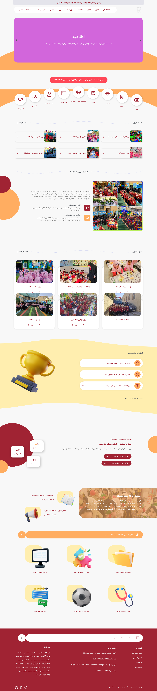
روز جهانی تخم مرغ (78, 320)
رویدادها (70, 10)
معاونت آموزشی (125, 572)
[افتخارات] (107, 94)
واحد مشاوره (42, 611)
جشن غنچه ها (34, 320)
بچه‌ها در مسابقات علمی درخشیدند (118, 386)
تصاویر (93, 102)
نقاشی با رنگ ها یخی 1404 (77, 153)
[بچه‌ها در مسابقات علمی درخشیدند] (137, 386)
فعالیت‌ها (64, 102)
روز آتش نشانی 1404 (35, 137)
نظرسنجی (35, 106)
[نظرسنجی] (35, 96)
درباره (60, 10)
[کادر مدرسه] (49, 94)
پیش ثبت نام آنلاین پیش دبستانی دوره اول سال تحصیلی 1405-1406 (78, 80)
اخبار (97, 10)
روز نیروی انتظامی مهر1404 (33, 153)
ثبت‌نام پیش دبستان (78, 101)
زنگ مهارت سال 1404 (122, 287)
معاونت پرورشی (83, 572)
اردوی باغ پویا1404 (79, 137)
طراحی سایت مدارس (136, 687)
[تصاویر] (93, 93)
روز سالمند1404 (34, 287)
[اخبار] (137, 100)
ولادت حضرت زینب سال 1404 (78, 287)
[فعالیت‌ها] (64, 93)
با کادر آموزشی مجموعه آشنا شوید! (42, 495)
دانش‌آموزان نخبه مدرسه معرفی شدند (117, 375)
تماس (52, 10)
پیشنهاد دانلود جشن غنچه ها (119, 137)
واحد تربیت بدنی (83, 611)
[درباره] (122, 97)
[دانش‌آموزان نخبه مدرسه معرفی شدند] (137, 374)
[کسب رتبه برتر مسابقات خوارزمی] (137, 363)
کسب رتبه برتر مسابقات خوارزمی (118, 363)
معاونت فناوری (42, 572)
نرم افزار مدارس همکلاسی (118, 687)
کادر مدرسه (49, 103)
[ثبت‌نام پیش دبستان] (78, 92)
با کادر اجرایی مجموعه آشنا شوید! (55, 511)
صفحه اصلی (107, 10)
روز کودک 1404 (123, 153)
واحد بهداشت (125, 611)
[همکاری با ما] (20, 99)
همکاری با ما (20, 109)
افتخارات (80, 10)
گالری (89, 10)
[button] (140, 40)
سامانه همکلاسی (25, 10)
